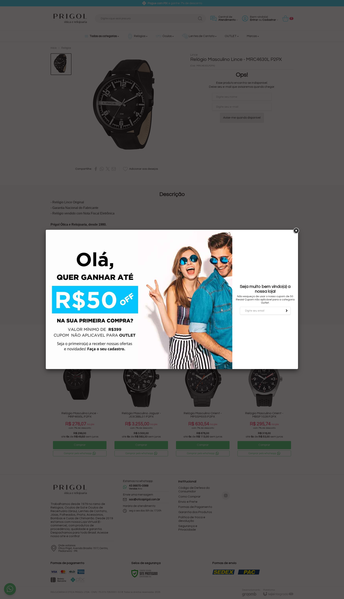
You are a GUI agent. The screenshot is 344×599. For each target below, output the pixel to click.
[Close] (295, 230)
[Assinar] (287, 311)
